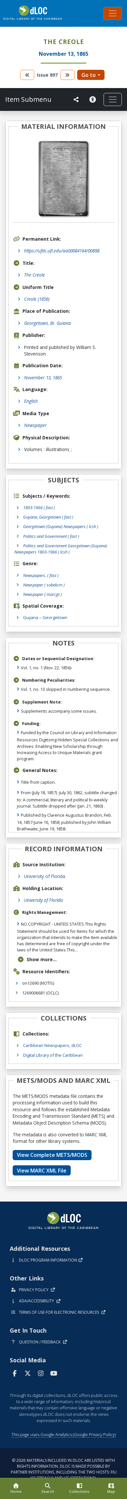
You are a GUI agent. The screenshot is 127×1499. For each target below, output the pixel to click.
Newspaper (35, 425)
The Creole (34, 275)
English (31, 401)
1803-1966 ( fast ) (39, 507)
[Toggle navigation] (113, 13)
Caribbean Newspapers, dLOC (52, 1045)
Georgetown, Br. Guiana (47, 323)
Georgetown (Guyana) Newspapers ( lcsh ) (60, 526)
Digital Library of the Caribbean (53, 1055)
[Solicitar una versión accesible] (94, 99)
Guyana (30, 617)
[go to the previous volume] (27, 75)
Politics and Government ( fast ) (51, 536)
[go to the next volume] (67, 75)
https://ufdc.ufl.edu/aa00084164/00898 (61, 251)
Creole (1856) (36, 299)
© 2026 (64, 1469)
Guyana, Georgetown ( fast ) (48, 517)
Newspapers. (41, 575)
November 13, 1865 (43, 377)
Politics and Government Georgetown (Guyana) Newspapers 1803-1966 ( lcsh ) (60, 549)
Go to (88, 75)
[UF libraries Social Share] (76, 99)
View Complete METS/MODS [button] (52, 1154)
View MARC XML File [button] (41, 1170)
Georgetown (55, 617)
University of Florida (44, 876)
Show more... (42, 959)
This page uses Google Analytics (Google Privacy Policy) (63, 1434)
